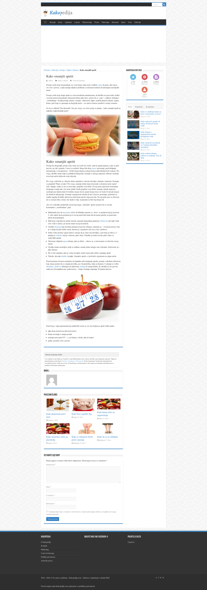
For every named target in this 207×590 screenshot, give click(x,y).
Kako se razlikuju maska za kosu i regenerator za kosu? (151, 112)
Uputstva (131, 542)
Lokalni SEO (105, 577)
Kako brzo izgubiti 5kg (82, 413)
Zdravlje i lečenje (58, 70)
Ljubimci (68, 22)
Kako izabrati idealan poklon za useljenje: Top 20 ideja (151, 155)
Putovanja (105, 22)
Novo (130, 106)
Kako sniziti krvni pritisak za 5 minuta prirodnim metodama (150, 144)
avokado (58, 235)
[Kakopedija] (58, 12)
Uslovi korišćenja (47, 553)
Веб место (50, 503)
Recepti (53, 22)
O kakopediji (46, 542)
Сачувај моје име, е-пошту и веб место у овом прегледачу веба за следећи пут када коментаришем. (81, 512)
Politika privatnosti (48, 557)
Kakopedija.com (75, 577)
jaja (64, 241)
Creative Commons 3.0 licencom (72, 361)
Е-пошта (50, 495)
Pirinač (103, 221)
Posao (97, 22)
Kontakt (44, 545)
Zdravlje (137, 22)
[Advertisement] (103, 45)
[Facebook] (158, 577)
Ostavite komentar (79, 81)
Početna (47, 70)
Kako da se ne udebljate (107, 436)
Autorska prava (47, 560)
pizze (100, 85)
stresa (94, 168)
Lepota (77, 22)
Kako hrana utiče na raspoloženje (106, 414)
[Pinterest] (163, 577)
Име (48, 486)
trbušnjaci (50, 266)
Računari (115, 22)
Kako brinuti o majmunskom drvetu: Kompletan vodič (148, 134)
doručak (58, 226)
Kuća (60, 22)
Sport (123, 22)
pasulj (67, 212)
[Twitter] (161, 577)
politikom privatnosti (87, 586)
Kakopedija (45, 21)
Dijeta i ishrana (72, 70)
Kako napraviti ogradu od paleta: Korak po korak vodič (150, 123)
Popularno (139, 106)
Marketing (45, 549)
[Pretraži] (164, 4)
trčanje (82, 266)
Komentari (150, 106)
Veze (130, 22)
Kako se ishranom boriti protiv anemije (82, 438)
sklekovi (58, 266)
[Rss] (156, 577)
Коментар (51, 464)
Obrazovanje (87, 22)
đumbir (64, 256)
